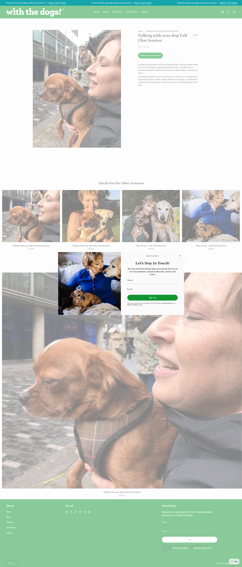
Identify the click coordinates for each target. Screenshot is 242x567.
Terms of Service (132, 305)
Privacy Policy (167, 303)
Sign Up (152, 297)
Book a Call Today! (57, 3)
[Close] (180, 255)
